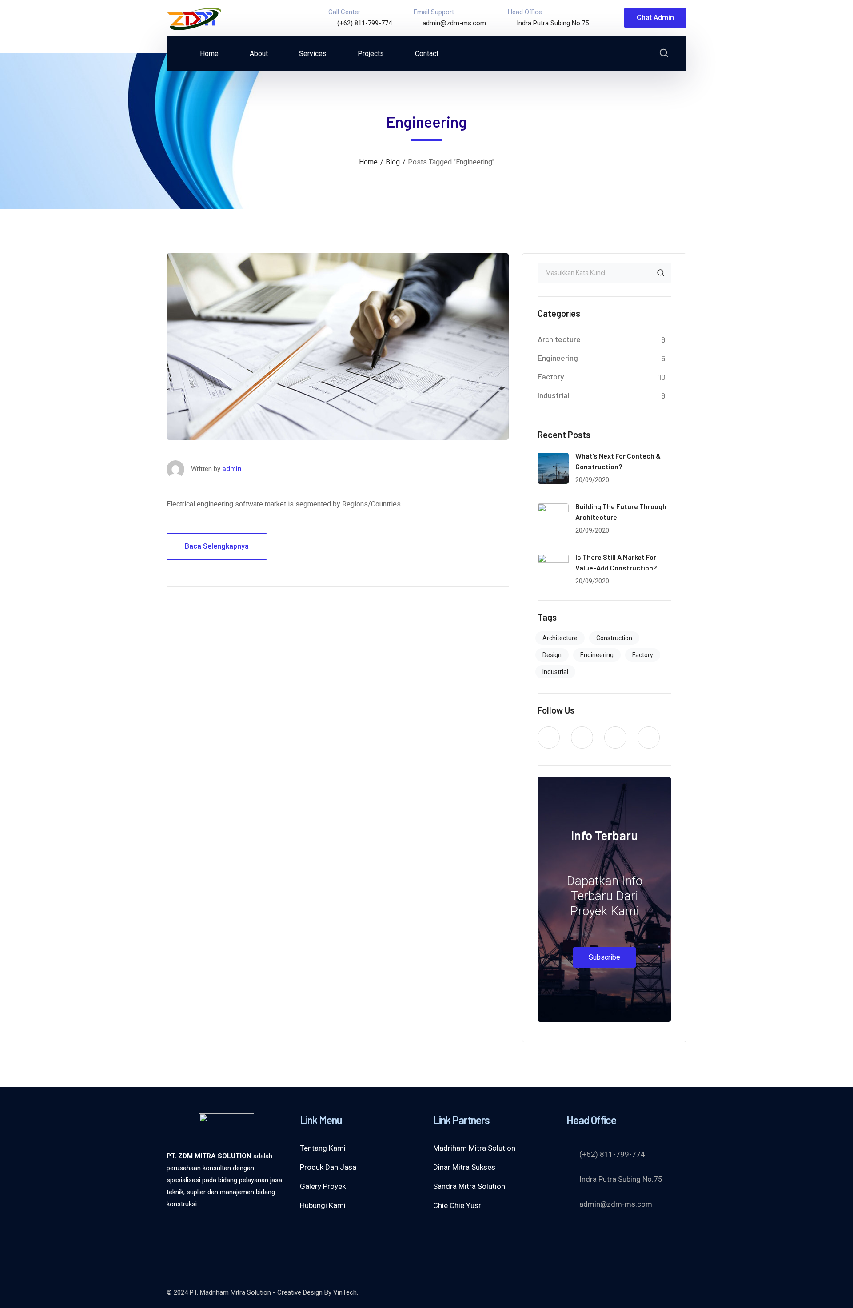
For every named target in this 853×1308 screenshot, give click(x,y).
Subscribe (604, 957)
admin (232, 469)
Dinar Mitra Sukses (464, 1167)
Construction (614, 638)
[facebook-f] (582, 737)
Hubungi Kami (323, 1205)
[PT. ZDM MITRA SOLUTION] (194, 17)
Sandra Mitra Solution (469, 1186)
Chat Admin (655, 17)
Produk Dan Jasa (328, 1167)
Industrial (554, 395)
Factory (551, 376)
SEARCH (660, 273)
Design (552, 654)
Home (368, 162)
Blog (393, 162)
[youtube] (615, 737)
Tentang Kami (323, 1148)
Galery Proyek (323, 1186)
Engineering (558, 358)
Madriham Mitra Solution (474, 1148)
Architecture (559, 339)
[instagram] (649, 737)
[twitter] (549, 737)
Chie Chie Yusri (458, 1205)
